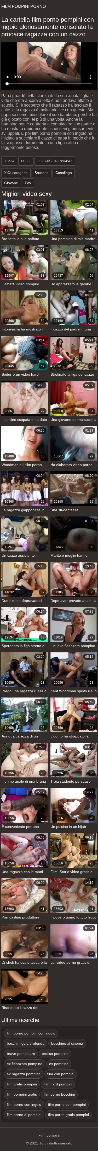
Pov (28, 183)
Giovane (11, 183)
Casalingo (63, 173)
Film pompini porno (23, 6)
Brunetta (41, 173)
